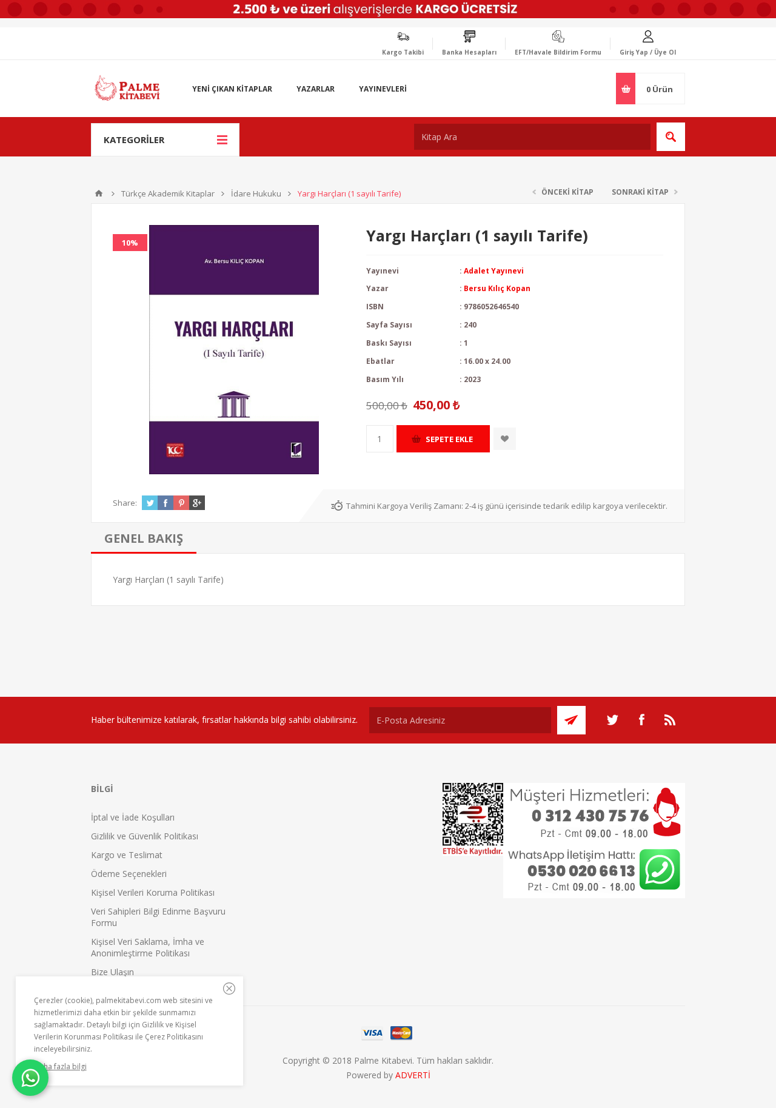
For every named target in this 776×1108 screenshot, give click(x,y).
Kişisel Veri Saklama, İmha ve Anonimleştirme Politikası (147, 947)
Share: (125, 502)
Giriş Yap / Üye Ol (648, 52)
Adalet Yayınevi (494, 271)
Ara (671, 137)
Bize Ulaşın (112, 972)
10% (130, 242)
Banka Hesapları (469, 52)
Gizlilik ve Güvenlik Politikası (144, 836)
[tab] (143, 538)
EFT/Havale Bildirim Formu (558, 52)
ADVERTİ (412, 1075)
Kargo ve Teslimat (126, 855)
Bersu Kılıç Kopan (497, 288)
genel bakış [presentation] (143, 538)
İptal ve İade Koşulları (133, 817)
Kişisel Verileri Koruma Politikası (153, 892)
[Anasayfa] (99, 193)
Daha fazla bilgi (60, 1066)
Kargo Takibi (403, 52)
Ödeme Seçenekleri (129, 873)
